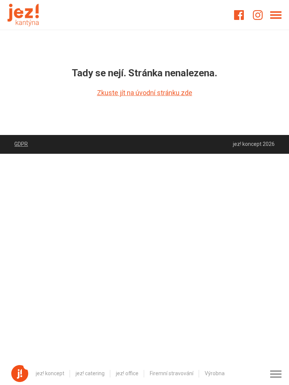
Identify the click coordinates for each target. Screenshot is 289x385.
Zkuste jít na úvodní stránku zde (144, 93)
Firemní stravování (171, 373)
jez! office (127, 373)
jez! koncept (50, 373)
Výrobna (215, 373)
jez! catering (90, 373)
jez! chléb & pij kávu (258, 373)
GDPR (21, 144)
